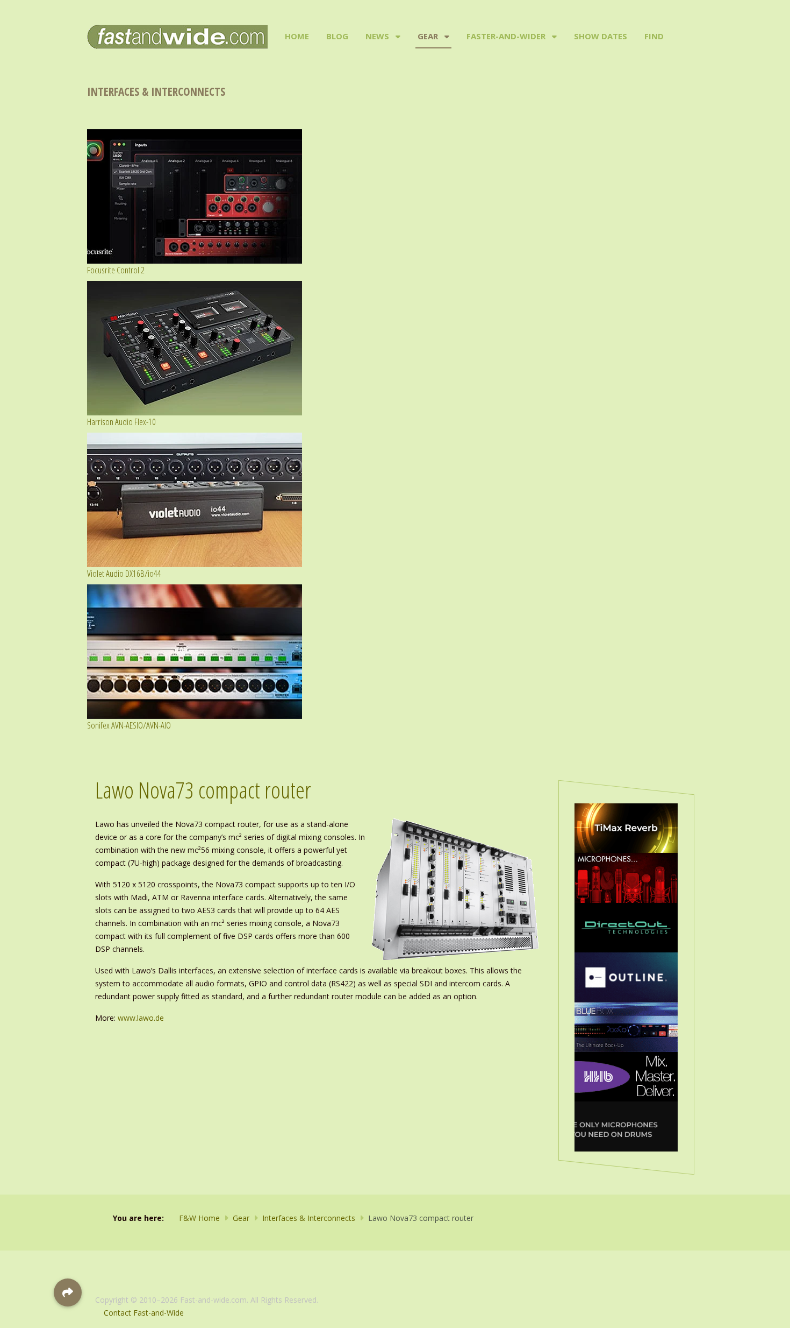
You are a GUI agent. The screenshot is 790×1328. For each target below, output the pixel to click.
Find (654, 36)
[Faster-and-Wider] (553, 37)
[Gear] (445, 37)
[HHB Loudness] (626, 1076)
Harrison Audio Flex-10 (121, 421)
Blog (337, 36)
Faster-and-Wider (505, 36)
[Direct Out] (626, 927)
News (377, 36)
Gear (428, 36)
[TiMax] (626, 827)
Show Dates (600, 36)
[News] (397, 37)
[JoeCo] (626, 1026)
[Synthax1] (626, 1125)
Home (297, 36)
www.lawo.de (141, 1018)
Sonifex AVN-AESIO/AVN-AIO (129, 725)
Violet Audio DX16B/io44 (124, 573)
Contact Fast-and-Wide (144, 1313)
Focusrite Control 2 (116, 270)
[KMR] (626, 877)
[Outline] (626, 976)
